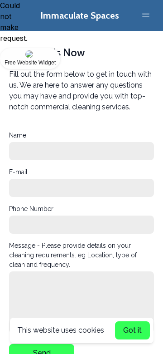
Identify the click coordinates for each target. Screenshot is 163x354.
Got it (132, 330)
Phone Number (31, 208)
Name (17, 135)
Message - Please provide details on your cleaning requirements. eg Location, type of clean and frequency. (73, 255)
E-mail (18, 172)
